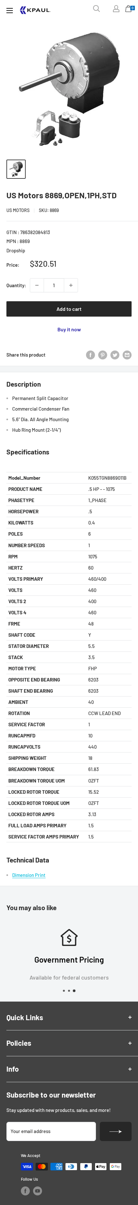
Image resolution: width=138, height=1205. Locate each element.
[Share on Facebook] (90, 354)
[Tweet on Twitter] (114, 354)
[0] (129, 10)
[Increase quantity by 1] (71, 285)
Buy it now (69, 329)
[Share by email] (127, 354)
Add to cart (69, 309)
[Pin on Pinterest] (102, 354)
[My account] (116, 8)
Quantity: (16, 285)
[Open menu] (9, 10)
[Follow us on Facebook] (25, 1190)
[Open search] (96, 8)
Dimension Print (29, 875)
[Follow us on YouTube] (37, 1190)
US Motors (18, 210)
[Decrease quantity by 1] (37, 285)
